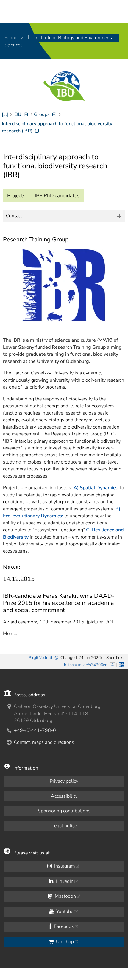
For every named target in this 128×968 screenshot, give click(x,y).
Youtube (64, 911)
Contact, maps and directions (44, 742)
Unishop (64, 941)
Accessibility (64, 796)
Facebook (63, 926)
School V (14, 37)
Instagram (64, 866)
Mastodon (65, 896)
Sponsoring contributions (64, 811)
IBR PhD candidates (57, 195)
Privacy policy (64, 781)
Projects (16, 195)
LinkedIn (64, 881)
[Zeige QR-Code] (121, 664)
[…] (5, 114)
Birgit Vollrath (41, 657)
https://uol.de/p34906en (85, 665)
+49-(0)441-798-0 (35, 730)
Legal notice (64, 825)
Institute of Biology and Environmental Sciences (59, 41)
